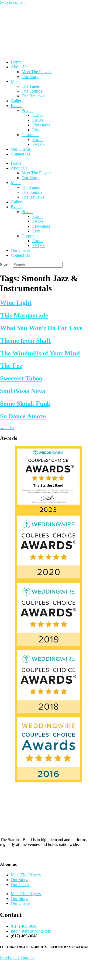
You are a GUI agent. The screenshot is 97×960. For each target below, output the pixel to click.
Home (16, 62)
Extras (37, 115)
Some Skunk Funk (25, 403)
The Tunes (31, 86)
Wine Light (16, 302)
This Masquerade (24, 315)
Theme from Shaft (25, 340)
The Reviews (33, 96)
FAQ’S (38, 144)
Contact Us (20, 154)
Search (6, 264)
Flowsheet (41, 125)
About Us (19, 67)
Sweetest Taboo (21, 378)
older (7, 427)
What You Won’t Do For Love (41, 327)
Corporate (30, 134)
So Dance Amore (23, 416)
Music (16, 81)
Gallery (17, 100)
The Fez (11, 365)
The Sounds (32, 91)
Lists (36, 130)
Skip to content (13, 2)
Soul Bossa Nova (22, 390)
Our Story (30, 76)
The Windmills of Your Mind (40, 353)
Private (27, 110)
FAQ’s (38, 120)
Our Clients (20, 149)
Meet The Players (36, 71)
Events (16, 105)
